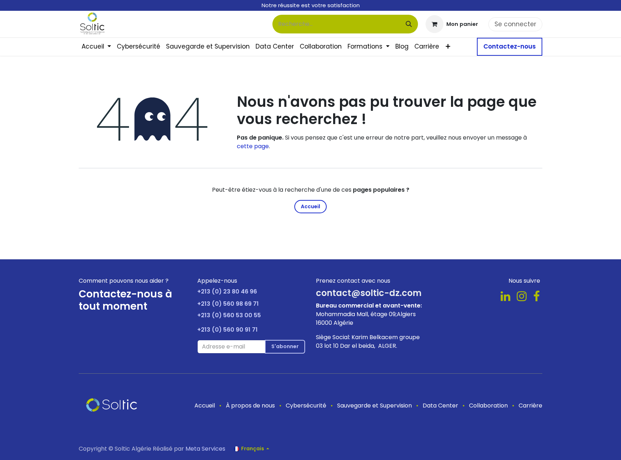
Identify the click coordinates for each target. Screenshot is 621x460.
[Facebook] (536, 296)
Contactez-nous (509, 46)
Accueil (310, 206)
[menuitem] (96, 46)
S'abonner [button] (285, 346)
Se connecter (515, 24)
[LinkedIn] (505, 296)
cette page (253, 146)
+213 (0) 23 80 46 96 (227, 291)
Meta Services (205, 449)
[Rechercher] (409, 24)
